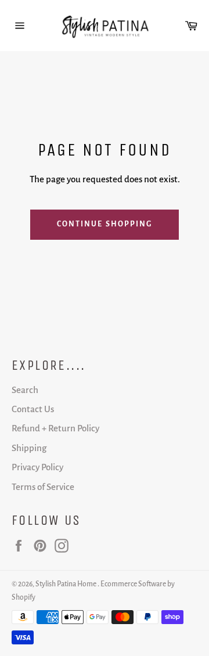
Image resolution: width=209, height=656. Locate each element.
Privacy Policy (37, 467)
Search (25, 390)
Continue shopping (105, 224)
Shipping (29, 448)
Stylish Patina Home (66, 584)
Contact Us (33, 409)
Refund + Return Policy (55, 428)
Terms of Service (43, 487)
